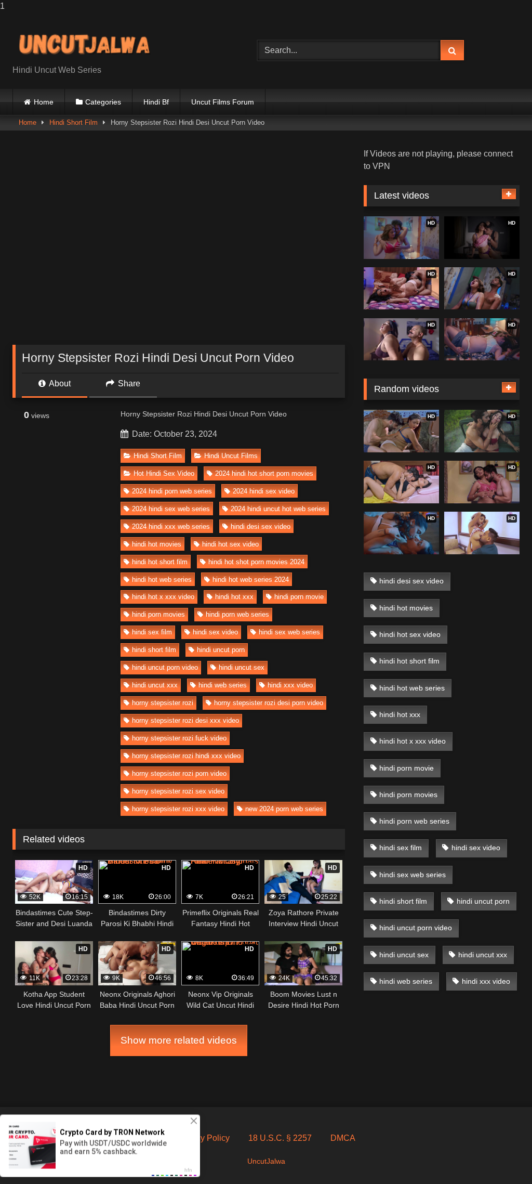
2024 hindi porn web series (172, 491)
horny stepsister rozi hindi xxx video (186, 756)
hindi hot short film (160, 562)
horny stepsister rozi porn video (179, 773)
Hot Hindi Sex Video (164, 473)
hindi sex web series (289, 632)
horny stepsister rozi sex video (178, 791)
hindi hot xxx (234, 597)
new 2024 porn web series (284, 809)
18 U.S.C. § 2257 (280, 1138)
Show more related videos (179, 1040)
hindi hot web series (162, 579)
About (59, 383)
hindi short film (154, 650)
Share (128, 383)
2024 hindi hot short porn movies (264, 473)
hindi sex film (152, 632)
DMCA (342, 1138)
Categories (103, 102)
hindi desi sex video (260, 526)
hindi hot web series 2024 (250, 579)
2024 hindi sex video (264, 491)
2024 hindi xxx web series (171, 526)
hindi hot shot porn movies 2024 (256, 562)
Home (44, 102)
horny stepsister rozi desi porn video (268, 703)
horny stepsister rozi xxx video (178, 809)
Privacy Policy (203, 1138)
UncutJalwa (266, 1161)
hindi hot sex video (230, 544)
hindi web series (222, 685)
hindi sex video (215, 632)
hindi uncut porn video (165, 667)
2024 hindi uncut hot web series (278, 509)
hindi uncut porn (221, 650)
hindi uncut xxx (155, 685)
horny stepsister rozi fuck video (179, 738)
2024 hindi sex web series (171, 509)
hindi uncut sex (241, 667)
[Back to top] (499, 1155)
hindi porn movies (158, 614)
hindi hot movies (156, 544)
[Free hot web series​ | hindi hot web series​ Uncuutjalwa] (118, 42)
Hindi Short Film (73, 122)
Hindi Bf (156, 102)
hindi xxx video (290, 685)
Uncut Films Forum (222, 102)
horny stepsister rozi (162, 703)
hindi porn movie (299, 597)
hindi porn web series (237, 614)
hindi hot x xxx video (163, 597)
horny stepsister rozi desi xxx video (185, 720)
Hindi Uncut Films (231, 456)
